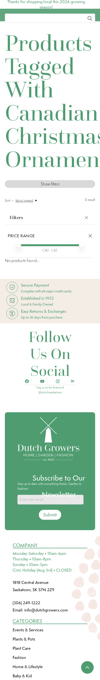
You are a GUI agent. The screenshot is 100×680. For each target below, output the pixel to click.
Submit (50, 551)
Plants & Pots (24, 675)
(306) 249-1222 (26, 639)
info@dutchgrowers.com (46, 646)
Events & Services (28, 666)
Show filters (50, 220)
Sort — (9, 236)
